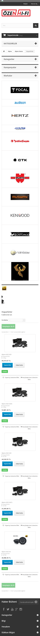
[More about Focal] (20, 90)
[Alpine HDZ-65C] (20, 442)
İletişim (25, 4)
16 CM (4, 456)
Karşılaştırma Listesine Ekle (30, 378)
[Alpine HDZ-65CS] (20, 491)
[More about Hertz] (20, 115)
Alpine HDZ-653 (6, 354)
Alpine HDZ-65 (6, 552)
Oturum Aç (34, 4)
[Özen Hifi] (20, 12)
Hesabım (6, 626)
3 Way (4, 358)
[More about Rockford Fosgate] (20, 141)
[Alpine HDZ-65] (20, 540)
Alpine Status (19, 51)
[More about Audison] (20, 102)
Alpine (10, 51)
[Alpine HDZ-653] (20, 343)
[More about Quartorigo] (20, 234)
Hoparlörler (6, 356)
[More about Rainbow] (20, 252)
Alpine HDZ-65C (7, 453)
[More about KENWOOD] (20, 215)
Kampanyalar (10, 67)
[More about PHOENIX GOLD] (20, 271)
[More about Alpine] (20, 128)
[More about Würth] (20, 178)
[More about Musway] (20, 197)
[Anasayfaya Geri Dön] (4, 51)
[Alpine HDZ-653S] (20, 392)
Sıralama (5, 320)
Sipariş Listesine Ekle (12, 377)
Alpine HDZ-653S (7, 404)
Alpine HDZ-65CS (7, 502)
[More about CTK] (20, 160)
